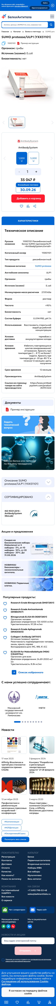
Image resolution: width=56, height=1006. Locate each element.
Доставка (6, 864)
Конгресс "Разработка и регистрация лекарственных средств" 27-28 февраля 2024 (41, 767)
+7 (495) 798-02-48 (37, 890)
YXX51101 (12, 43)
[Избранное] (17, 1002)
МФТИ (33, 690)
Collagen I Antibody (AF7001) (26, 636)
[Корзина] (28, 198)
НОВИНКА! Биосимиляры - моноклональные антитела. (13, 569)
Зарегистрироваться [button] (39, 8)
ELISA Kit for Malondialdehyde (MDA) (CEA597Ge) (30, 653)
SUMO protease (43, 266)
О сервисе (6, 900)
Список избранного (30, 672)
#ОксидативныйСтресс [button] (15, 833)
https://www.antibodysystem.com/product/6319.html (40, 385)
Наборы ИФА (35, 868)
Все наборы (34, 871)
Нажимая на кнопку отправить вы (28, 960)
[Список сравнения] (28, 1002)
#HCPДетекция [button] (11, 828)
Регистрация (8, 857)
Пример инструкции (30, 43)
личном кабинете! (21, 6)
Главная (5, 32)
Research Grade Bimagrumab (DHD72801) (32, 603)
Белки (31, 857)
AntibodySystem (28, 147)
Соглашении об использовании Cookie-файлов (25, 983)
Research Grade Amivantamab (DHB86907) (27, 610)
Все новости (7, 896)
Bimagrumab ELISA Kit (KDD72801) (29, 617)
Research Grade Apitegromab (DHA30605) (26, 630)
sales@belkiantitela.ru (39, 894)
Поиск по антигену (11, 879)
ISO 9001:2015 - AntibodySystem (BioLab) (13, 513)
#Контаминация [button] (11, 822)
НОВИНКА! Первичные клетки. (16, 584)
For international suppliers (10, 891)
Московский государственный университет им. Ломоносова (12, 694)
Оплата (5, 868)
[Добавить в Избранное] (21, 206)
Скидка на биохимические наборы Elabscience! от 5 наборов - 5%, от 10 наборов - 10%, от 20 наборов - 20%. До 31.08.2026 (17, 547)
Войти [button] (45, 3)
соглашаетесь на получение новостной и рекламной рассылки (28, 960)
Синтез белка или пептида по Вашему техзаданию (20, 462)
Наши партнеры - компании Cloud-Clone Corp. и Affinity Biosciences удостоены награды (41, 808)
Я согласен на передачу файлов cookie (28, 992)
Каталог (17, 32)
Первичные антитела (39, 860)
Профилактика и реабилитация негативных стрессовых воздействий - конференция (14, 808)
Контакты (6, 860)
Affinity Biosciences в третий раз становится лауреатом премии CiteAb (13, 766)
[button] (17, 722)
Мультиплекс (35, 875)
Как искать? (7, 875)
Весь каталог (34, 879)
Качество (6, 871)
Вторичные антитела (39, 864)
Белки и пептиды (33, 32)
